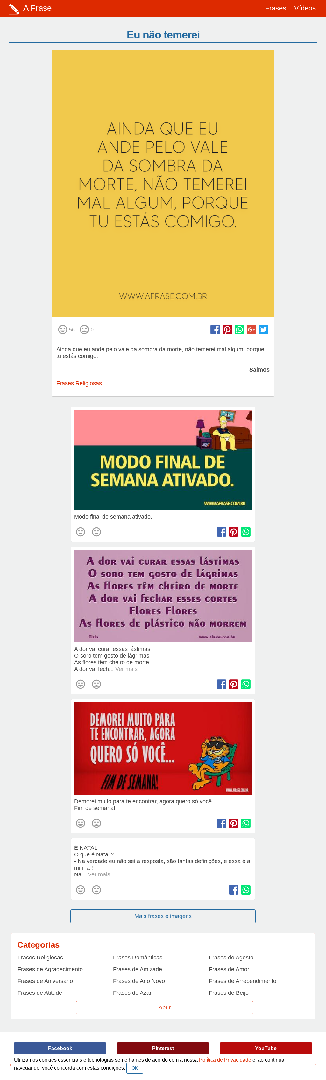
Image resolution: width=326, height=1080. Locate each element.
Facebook (60, 1048)
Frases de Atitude (40, 993)
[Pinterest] (227, 329)
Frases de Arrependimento (242, 981)
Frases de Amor (229, 969)
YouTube (266, 1048)
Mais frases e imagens (163, 916)
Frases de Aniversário (45, 981)
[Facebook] (215, 329)
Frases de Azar (132, 993)
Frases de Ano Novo (139, 981)
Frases (275, 8)
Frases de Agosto (231, 957)
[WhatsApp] (239, 329)
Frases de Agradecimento (50, 969)
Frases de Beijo (229, 993)
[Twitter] (263, 329)
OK (135, 1068)
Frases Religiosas (79, 383)
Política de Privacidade (225, 1060)
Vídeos (305, 8)
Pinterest (163, 1048)
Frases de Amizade (137, 969)
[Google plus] (251, 329)
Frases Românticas (137, 957)
